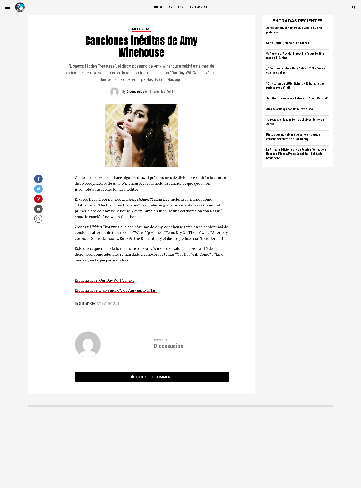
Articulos (176, 7)
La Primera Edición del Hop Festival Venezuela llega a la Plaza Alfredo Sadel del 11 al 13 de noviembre (296, 154)
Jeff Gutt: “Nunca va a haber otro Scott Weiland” (297, 98)
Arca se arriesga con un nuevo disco (289, 109)
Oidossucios (135, 92)
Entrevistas (198, 7)
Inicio (158, 7)
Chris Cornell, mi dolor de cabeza (287, 43)
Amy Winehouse (108, 303)
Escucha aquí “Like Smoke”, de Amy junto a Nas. (116, 290)
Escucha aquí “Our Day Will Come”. (104, 280)
